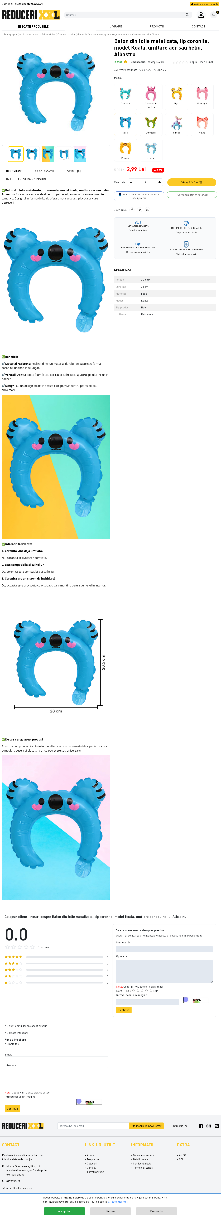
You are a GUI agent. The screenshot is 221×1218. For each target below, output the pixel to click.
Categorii (92, 1163)
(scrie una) (206, 62)
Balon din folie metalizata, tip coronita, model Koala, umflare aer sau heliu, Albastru (119, 34)
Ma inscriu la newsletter (146, 1126)
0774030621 (13, 1181)
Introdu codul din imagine (131, 995)
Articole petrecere (29, 34)
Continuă (123, 1010)
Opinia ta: (122, 956)
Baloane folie (48, 34)
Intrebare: (11, 1065)
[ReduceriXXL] (23, 1125)
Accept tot (64, 1211)
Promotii (157, 26)
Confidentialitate (142, 1163)
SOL (181, 1159)
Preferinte (156, 1211)
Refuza (110, 1211)
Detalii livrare (140, 1159)
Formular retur (95, 1171)
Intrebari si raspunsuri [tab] (26, 179)
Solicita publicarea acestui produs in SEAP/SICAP (140, 196)
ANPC (182, 1155)
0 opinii (201, 62)
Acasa (90, 1155)
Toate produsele (35, 26)
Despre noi (93, 1159)
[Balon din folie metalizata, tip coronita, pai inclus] (31, 15)
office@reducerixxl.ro (19, 1188)
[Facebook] (201, 1125)
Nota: (119, 990)
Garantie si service (143, 1155)
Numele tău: (123, 942)
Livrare (115, 26)
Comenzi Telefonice (22, 3)
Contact (198, 26)
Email (8, 1054)
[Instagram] (208, 1125)
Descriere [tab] (14, 171)
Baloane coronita (66, 34)
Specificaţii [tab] (44, 171)
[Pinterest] (217, 1125)
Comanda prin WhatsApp (192, 194)
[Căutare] (188, 14)
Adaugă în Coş (190, 182)
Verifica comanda (205, 4)
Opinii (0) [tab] (74, 171)
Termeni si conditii (143, 1167)
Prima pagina (10, 34)
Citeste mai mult (118, 1201)
